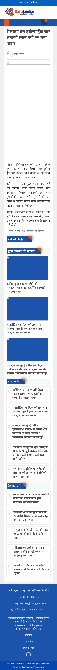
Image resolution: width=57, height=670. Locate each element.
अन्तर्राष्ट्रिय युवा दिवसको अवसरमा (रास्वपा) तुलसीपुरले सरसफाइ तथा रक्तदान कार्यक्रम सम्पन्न (25, 328)
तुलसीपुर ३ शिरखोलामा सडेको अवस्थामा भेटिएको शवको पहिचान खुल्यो (31, 569)
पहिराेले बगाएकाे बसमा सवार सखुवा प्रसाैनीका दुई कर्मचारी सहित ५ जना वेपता (29, 551)
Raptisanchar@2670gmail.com (30, 603)
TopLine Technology (34, 667)
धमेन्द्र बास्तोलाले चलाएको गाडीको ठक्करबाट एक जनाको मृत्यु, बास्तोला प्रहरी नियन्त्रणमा (31, 498)
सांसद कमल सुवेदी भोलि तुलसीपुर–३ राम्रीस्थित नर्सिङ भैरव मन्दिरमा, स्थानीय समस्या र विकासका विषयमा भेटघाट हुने (27, 369)
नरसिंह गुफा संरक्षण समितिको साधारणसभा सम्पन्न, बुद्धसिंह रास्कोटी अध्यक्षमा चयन (26, 288)
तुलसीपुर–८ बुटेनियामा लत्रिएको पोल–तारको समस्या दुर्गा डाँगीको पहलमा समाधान (29, 473)
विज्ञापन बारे (28, 648)
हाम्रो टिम (28, 635)
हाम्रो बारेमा (28, 641)
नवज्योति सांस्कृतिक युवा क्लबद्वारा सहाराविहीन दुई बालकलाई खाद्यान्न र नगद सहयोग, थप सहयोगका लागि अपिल (31, 453)
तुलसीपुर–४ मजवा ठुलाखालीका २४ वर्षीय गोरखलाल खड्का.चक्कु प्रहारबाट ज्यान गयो (30, 516)
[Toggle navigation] (50, 22)
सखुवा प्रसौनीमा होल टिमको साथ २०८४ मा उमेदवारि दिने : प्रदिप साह (30, 534)
